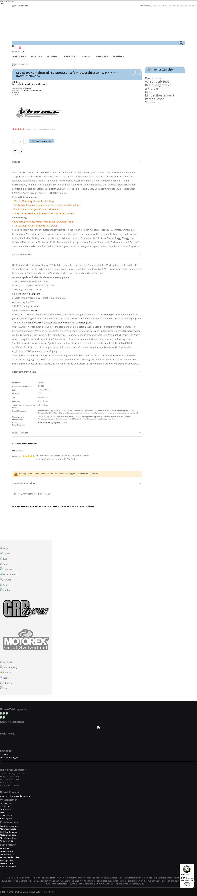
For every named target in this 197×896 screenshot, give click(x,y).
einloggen (71, 474)
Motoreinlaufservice (9, 834)
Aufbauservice (6, 840)
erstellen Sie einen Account (89, 474)
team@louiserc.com (29, 293)
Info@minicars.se (28, 310)
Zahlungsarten (6, 860)
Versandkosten (39, 84)
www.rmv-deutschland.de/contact (15, 796)
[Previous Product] (133, 72)
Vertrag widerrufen (10, 857)
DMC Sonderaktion (9, 832)
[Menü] (192, 865)
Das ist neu (5, 754)
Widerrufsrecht (7, 854)
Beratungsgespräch (9, 826)
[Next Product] (138, 72)
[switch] (187, 884)
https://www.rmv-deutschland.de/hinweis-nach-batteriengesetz (59, 322)
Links (2, 4)
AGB (2, 812)
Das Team (4, 806)
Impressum (5, 809)
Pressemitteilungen (9, 757)
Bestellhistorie (6, 851)
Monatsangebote (8, 828)
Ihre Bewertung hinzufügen (46, 129)
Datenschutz (6, 815)
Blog (13, 46)
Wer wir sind (5, 803)
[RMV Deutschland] (98, 23)
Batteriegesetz (6, 818)
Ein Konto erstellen (188, 6)
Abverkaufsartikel (8, 838)
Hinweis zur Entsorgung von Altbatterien (53, 423)
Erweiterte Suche (8, 866)
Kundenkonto (6, 848)
